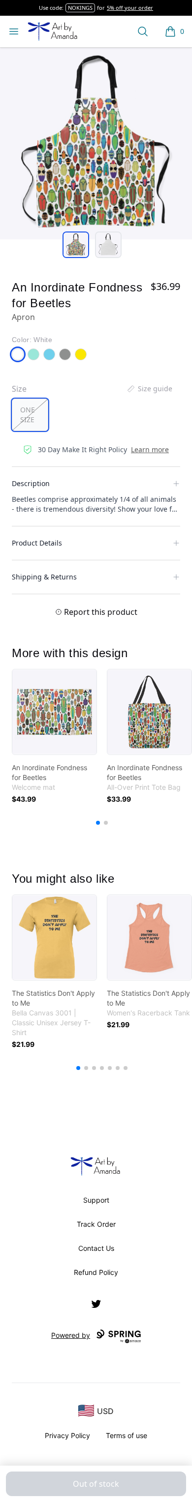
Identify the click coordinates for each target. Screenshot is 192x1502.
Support (96, 1200)
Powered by (70, 1335)
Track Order (96, 1224)
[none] (149, 389)
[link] (54, 711)
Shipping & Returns (44, 576)
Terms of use (126, 1435)
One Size (27, 414)
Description (31, 483)
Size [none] (19, 388)
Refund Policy (96, 1272)
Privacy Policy (67, 1435)
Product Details (37, 543)
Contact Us (96, 1248)
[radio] (30, 415)
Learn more (150, 449)
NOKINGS (80, 7)
